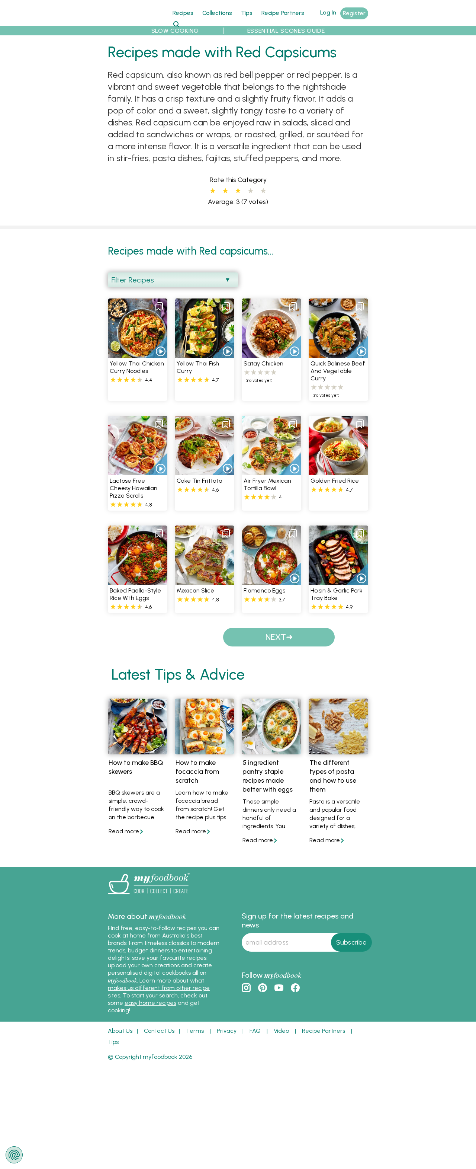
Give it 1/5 (212, 191)
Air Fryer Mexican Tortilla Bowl (267, 484)
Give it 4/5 (250, 191)
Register (354, 13)
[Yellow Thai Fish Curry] (204, 353)
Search (176, 24)
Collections (217, 12)
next (276, 637)
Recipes (183, 12)
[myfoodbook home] (136, 21)
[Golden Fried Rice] (338, 471)
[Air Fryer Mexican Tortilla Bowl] (271, 471)
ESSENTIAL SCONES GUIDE (286, 30)
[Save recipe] (159, 306)
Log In (328, 12)
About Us (120, 1030)
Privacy (227, 1030)
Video (281, 1030)
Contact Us (159, 1030)
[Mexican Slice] (204, 580)
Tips (247, 12)
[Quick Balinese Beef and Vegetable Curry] (338, 353)
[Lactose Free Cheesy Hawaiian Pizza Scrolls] (137, 471)
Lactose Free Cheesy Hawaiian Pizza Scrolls (133, 488)
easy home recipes (150, 1002)
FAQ (255, 1030)
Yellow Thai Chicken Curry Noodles (137, 367)
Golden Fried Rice (335, 480)
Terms (195, 1030)
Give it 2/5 (225, 191)
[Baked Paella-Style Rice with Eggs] (137, 580)
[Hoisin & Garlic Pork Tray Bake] (338, 580)
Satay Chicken (263, 363)
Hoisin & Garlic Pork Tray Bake (337, 594)
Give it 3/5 (238, 191)
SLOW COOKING (175, 30)
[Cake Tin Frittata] (204, 471)
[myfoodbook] (149, 896)
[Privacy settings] (14, 1154)
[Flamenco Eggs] (271, 580)
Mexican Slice (195, 590)
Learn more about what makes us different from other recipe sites (159, 988)
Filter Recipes (133, 279)
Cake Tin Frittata (199, 480)
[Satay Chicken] (271, 353)
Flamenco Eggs (264, 590)
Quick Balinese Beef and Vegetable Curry (338, 371)
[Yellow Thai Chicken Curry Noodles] (137, 353)
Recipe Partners (282, 12)
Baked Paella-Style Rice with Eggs (135, 594)
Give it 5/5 (263, 191)
